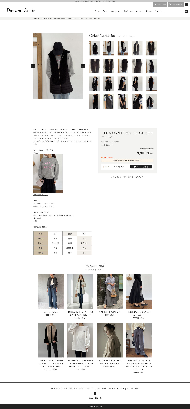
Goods (158, 11)
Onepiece (116, 11)
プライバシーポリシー (116, 388)
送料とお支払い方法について (84, 388)
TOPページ (36, 18)
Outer (139, 11)
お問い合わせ (101, 388)
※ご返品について (107, 145)
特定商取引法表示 (133, 388)
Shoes (149, 11)
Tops (105, 11)
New (97, 11)
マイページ (162, 4)
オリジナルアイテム (60, 18)
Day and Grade (47, 18)
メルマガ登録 (67, 388)
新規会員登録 (55, 388)
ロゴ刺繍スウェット (40, 195)
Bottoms (128, 11)
